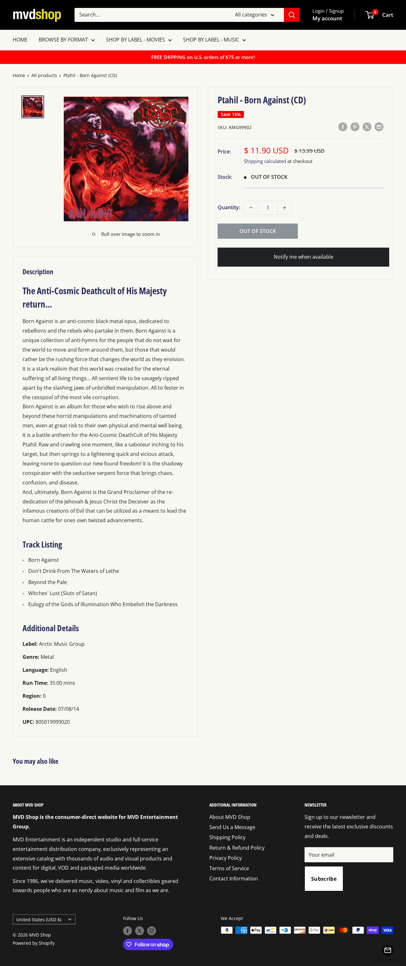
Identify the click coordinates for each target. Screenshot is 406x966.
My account (327, 18)
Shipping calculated (265, 161)
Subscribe (324, 878)
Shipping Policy (227, 837)
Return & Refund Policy (237, 847)
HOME (20, 39)
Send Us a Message (232, 827)
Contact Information (233, 878)
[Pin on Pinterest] (354, 127)
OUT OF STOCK (257, 231)
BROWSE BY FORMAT (63, 39)
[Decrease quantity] (251, 207)
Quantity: (229, 207)
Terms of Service (229, 868)
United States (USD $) (38, 920)
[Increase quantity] (284, 207)
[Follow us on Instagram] (151, 930)
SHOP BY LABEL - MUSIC (211, 39)
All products (44, 75)
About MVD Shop (229, 817)
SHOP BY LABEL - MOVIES (135, 39)
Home (19, 75)
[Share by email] (379, 127)
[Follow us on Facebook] (127, 930)
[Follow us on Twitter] (139, 930)
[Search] (292, 15)
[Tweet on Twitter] (367, 127)
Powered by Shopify (34, 943)
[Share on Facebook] (342, 127)
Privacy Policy (225, 857)
